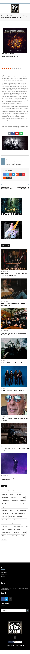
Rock (3, 529)
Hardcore (4, 510)
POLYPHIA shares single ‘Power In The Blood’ (12, 390)
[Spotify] (21, 133)
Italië (11, 513)
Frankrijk (7, 159)
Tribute (4, 536)
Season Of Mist (11, 529)
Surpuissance (18, 164)
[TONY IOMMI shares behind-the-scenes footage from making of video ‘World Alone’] (15, 434)
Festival (11, 507)
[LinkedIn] (13, 174)
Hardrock (11, 510)
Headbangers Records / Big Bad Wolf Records (15, 161)
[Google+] (10, 174)
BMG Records (14, 497)
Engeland (4, 507)
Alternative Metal (6, 491)
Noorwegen (23, 520)
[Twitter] (6, 599)
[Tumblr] (20, 174)
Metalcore (4, 516)
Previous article (5, 185)
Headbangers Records (7, 55)
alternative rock (17, 491)
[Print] (10, 178)
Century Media (5, 500)
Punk (26, 526)
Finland (17, 507)
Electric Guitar (21, 503)
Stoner (18, 529)
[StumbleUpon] (17, 174)
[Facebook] (13, 133)
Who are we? (4, 572)
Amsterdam (5, 494)
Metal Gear (12, 516)
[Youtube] (17, 133)
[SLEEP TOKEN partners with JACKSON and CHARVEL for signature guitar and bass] (15, 259)
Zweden (4, 539)
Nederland (15, 520)
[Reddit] (4, 178)
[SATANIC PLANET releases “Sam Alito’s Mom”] (15, 348)
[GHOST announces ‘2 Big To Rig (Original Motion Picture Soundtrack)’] (15, 463)
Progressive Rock (18, 526)
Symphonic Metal (6, 532)
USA (23, 536)
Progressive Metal (6, 526)
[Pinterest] (23, 174)
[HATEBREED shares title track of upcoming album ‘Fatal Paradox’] (15, 318)
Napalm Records (6, 520)
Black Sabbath (5, 497)
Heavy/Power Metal (10, 164)
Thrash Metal (16, 532)
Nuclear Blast (5, 523)
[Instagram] (10, 599)
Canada (23, 497)
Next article (25, 185)
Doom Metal (5, 503)
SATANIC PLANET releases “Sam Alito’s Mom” (12, 362)
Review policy (4, 574)
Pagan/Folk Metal (15, 523)
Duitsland (12, 503)
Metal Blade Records (20, 513)
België (11, 494)
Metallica (19, 516)
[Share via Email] (7, 178)
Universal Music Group (13, 536)
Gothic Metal (24, 507)
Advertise (3, 576)
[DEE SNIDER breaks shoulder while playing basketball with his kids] (15, 404)
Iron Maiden (5, 513)
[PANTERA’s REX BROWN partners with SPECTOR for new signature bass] (15, 289)
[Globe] (9, 133)
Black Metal (18, 494)
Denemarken (23, 500)
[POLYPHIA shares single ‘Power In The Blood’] (15, 376)
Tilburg (24, 532)
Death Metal (15, 500)
